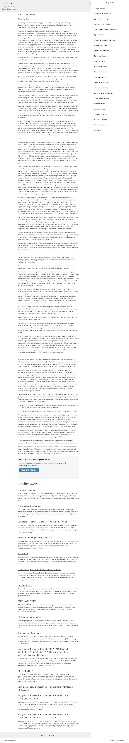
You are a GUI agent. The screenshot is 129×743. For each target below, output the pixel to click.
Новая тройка (25, 585)
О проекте (43, 735)
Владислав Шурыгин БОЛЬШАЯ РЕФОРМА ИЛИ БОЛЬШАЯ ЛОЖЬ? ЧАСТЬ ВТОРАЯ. (44, 716)
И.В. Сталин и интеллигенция (103, 93)
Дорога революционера (101, 19)
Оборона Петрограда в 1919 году (104, 40)
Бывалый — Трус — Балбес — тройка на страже (43, 521)
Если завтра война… (100, 77)
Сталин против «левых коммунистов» (106, 29)
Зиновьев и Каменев (100, 66)
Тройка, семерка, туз (29, 489)
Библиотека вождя (99, 109)
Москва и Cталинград (101, 82)
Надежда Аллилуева (100, 119)
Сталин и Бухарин (99, 61)
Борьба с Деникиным (100, 45)
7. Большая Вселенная (29, 505)
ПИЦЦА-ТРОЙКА (27, 601)
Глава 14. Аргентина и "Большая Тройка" (39, 569)
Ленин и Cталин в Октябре (102, 24)
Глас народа (97, 130)
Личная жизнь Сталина (101, 98)
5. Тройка (23, 553)
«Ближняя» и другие (100, 125)
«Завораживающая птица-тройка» (35, 537)
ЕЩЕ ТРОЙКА (25, 670)
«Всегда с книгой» (100, 104)
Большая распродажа (29, 617)
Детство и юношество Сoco (102, 13)
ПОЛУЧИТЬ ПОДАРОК (29, 470)
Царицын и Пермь (99, 35)
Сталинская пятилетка (101, 72)
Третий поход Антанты (101, 51)
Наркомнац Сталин (100, 56)
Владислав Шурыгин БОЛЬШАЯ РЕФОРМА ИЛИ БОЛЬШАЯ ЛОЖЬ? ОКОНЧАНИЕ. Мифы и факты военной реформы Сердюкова (44, 651)
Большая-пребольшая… (30, 632)
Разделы (51, 735)
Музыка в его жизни (100, 114)
